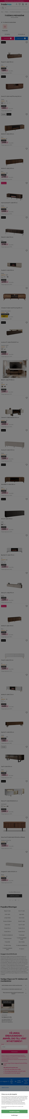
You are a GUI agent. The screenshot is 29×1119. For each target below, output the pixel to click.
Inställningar (14, 1115)
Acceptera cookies (15, 1111)
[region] (14, 1105)
